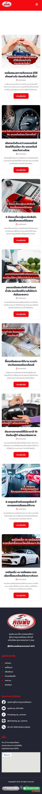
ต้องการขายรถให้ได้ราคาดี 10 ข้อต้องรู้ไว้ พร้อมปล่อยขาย (21, 433)
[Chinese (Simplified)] (33, 791)
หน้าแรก (8, 663)
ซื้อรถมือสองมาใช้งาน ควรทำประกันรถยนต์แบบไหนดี (21, 363)
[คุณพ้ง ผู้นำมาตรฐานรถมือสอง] (4, 702)
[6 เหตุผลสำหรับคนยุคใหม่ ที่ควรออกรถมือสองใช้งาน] (21, 480)
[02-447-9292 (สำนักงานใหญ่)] (4, 727)
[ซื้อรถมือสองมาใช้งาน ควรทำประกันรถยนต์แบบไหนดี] (21, 340)
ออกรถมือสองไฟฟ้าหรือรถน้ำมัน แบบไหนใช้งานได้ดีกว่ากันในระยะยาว (21, 291)
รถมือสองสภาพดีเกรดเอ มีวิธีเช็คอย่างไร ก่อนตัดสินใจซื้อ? (21, 74)
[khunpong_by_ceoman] (4, 715)
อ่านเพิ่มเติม (21, 96)
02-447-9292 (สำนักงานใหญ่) (18, 727)
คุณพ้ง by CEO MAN (15, 708)
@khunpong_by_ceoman (17, 720)
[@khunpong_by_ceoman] (4, 721)
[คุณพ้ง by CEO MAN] (4, 708)
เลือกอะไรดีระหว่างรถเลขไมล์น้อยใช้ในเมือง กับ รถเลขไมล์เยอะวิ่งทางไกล (21, 146)
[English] (35, 791)
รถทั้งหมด (8, 667)
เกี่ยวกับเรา (9, 671)
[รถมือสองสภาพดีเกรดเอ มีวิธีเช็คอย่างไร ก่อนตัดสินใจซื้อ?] (21, 51)
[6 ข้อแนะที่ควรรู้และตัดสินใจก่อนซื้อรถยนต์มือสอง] (21, 195)
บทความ (8, 680)
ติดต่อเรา (8, 684)
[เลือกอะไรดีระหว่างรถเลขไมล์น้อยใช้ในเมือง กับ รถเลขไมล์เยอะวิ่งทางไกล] (21, 122)
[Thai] (38, 791)
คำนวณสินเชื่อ (10, 676)
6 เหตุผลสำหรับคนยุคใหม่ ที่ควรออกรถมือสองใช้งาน (21, 503)
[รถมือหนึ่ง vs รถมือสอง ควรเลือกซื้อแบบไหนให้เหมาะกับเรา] (21, 551)
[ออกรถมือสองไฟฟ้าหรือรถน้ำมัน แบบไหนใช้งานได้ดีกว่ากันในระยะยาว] (21, 266)
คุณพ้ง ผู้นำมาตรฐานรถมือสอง (19, 702)
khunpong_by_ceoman (16, 714)
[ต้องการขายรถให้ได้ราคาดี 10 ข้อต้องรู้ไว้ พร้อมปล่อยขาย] (21, 410)
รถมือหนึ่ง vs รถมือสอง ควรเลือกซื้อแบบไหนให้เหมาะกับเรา (21, 574)
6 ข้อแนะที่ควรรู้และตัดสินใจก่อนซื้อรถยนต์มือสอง (21, 218)
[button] (37, 4)
